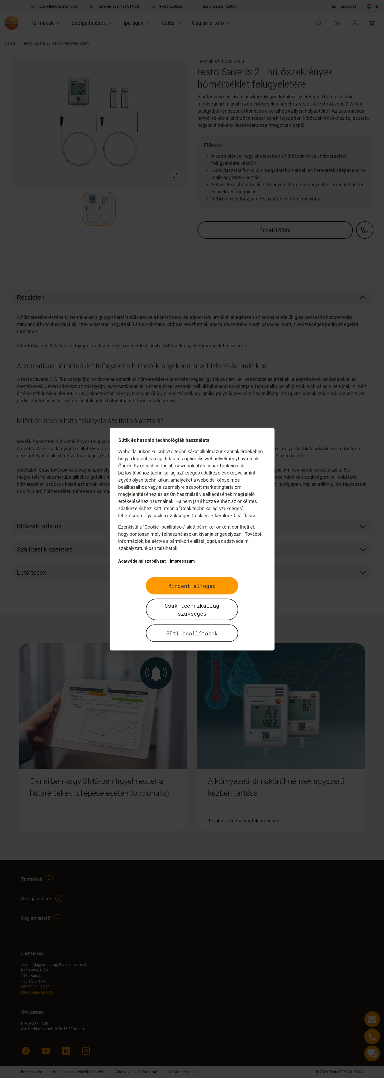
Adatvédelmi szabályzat (142, 560)
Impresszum (182, 560)
